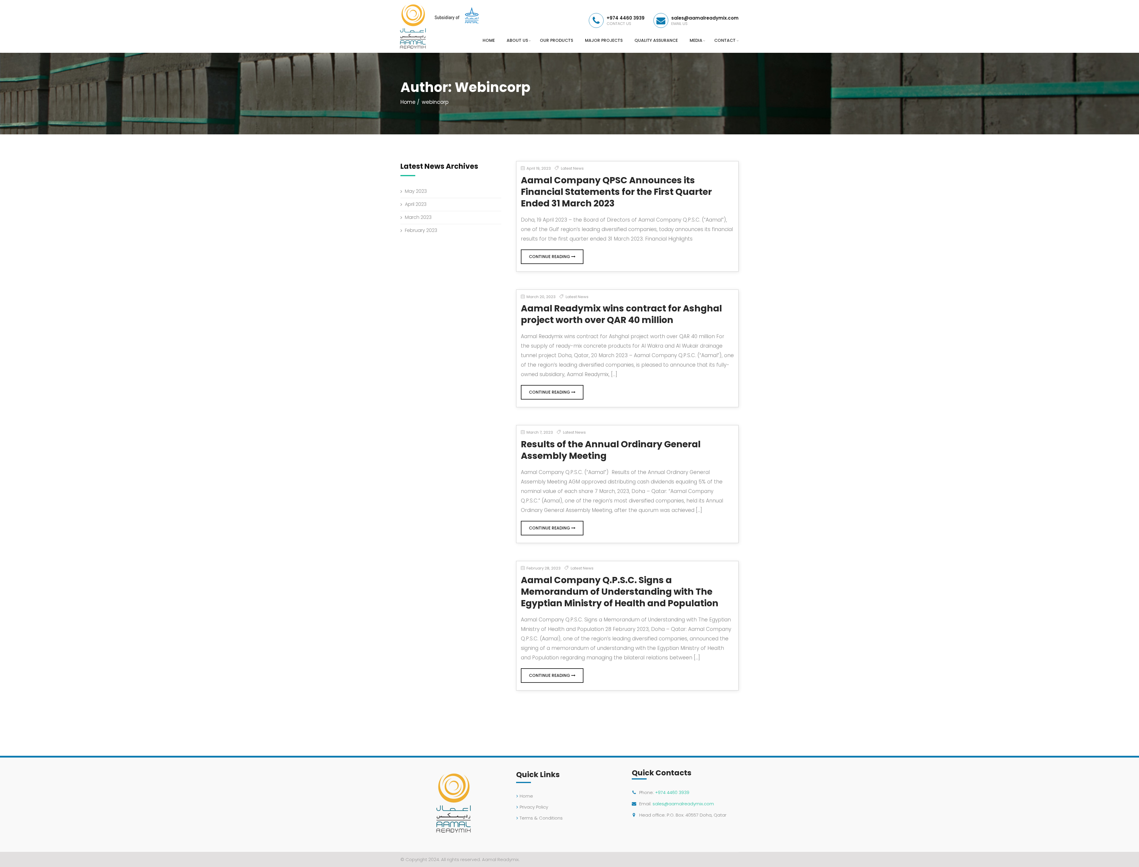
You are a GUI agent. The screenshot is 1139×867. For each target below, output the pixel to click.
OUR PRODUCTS (556, 40)
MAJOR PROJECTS (604, 40)
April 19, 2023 (538, 168)
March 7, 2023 (539, 432)
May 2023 (416, 191)
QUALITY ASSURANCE (656, 40)
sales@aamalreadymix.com (683, 804)
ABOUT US (517, 40)
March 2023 (418, 217)
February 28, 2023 (543, 568)
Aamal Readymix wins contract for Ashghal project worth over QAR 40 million (621, 314)
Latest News (572, 168)
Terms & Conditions (541, 818)
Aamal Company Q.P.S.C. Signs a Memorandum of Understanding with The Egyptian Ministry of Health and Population (619, 592)
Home (408, 102)
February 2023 (421, 230)
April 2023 (416, 204)
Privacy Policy (534, 807)
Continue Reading (550, 257)
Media (696, 40)
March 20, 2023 (541, 297)
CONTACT (725, 40)
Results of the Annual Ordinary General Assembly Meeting (611, 450)
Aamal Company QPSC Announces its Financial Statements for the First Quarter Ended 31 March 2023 (616, 192)
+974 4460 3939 (672, 792)
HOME (489, 40)
